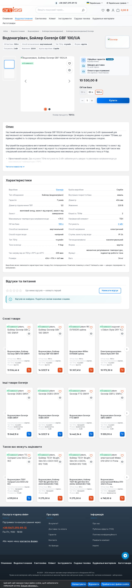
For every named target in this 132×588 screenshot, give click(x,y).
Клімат (52, 563)
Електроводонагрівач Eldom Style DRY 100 (111, 352)
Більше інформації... (29, 586)
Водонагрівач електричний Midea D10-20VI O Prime (112, 482)
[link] (103, 9)
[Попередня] (25, 81)
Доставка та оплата (58, 529)
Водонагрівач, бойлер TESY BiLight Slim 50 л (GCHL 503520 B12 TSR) (80, 482)
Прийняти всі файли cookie (115, 584)
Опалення (6, 563)
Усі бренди (53, 546)
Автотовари (124, 563)
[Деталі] (29, 434)
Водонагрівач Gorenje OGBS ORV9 (49, 416)
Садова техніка (82, 563)
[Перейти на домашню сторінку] (12, 9)
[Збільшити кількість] (92, 100)
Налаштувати (79, 584)
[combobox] (58, 10)
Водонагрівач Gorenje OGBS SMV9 (17, 416)
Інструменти (65, 563)
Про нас (96, 523)
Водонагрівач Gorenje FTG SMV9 (80, 416)
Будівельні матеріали (104, 563)
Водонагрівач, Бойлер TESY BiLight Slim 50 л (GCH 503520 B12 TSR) (49, 482)
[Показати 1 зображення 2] (45, 109)
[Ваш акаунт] (113, 9)
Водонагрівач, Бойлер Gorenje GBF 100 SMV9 (49, 352)
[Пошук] (84, 10)
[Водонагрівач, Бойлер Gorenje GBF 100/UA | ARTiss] (47, 84)
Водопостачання (23, 563)
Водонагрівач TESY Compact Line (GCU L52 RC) (17, 482)
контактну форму (29, 541)
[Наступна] (69, 81)
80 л (91, 92)
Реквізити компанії (101, 540)
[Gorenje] (117, 42)
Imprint (96, 546)
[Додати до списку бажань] (69, 63)
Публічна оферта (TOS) (103, 529)
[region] (38, 84)
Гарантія (52, 534)
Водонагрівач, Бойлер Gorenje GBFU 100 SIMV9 (18, 352)
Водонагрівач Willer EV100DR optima (79, 352)
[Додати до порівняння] (69, 70)
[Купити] (29, 370)
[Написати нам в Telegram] (125, 555)
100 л (99, 92)
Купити (113, 100)
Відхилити (94, 584)
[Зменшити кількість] (82, 100)
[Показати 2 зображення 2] (49, 109)
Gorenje (59, 190)
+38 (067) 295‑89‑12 (15, 527)
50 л (83, 92)
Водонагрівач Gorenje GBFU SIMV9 (111, 416)
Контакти (53, 540)
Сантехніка (40, 563)
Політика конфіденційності (105, 534)
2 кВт (120, 224)
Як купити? (53, 523)
